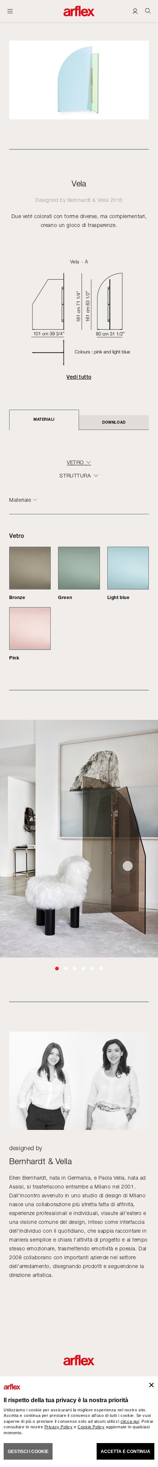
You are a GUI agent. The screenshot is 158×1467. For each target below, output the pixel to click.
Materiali (44, 419)
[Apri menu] (10, 11)
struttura (75, 476)
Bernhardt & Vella (88, 200)
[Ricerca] (148, 11)
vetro (75, 462)
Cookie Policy (91, 1427)
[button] (57, 968)
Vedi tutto (79, 377)
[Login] (135, 11)
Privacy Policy (58, 1427)
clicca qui (130, 1421)
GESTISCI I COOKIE (28, 1451)
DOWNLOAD (113, 422)
